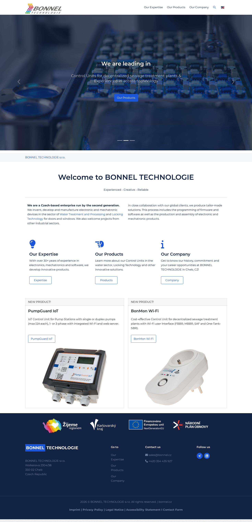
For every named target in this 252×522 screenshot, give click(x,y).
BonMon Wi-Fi (145, 311)
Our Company (199, 7)
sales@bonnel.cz (159, 455)
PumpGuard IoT (43, 311)
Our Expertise (153, 7)
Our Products (176, 7)
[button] (214, 8)
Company (172, 280)
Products (106, 280)
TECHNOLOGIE (52, 447)
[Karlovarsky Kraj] (105, 425)
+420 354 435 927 (160, 461)
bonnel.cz (165, 501)
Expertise (40, 280)
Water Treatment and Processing (82, 214)
